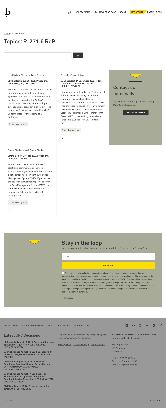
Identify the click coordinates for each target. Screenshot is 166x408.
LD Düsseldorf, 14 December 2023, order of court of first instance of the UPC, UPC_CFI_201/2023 (82, 83)
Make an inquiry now (136, 112)
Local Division (14, 75)
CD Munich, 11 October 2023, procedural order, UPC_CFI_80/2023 (28, 157)
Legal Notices (98, 345)
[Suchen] (78, 55)
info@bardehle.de (128, 365)
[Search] (69, 12)
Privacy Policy (141, 248)
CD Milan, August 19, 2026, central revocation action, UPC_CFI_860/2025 (26, 387)
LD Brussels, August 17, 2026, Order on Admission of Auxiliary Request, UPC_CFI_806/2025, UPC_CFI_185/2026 (29, 345)
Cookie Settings (81, 345)
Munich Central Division (33, 150)
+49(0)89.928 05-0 (126, 358)
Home (7, 34)
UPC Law (8, 400)
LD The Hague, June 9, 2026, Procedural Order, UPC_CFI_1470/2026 (28, 82)
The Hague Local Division (32, 75)
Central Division (15, 150)
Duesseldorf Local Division (72, 75)
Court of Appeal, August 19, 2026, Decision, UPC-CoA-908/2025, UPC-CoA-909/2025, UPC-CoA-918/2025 (28, 354)
